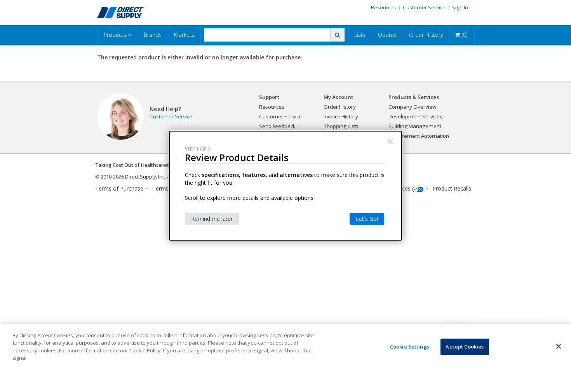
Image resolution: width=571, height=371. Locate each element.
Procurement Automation (418, 135)
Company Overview (412, 106)
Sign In (460, 7)
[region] (285, 347)
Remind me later (212, 218)
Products (116, 34)
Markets (184, 34)
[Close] (558, 346)
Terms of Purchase (119, 188)
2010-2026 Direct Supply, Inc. (133, 176)
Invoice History (341, 116)
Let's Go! (367, 218)
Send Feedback (277, 126)
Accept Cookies (465, 346)
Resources (383, 7)
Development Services (415, 116)
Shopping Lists (341, 126)
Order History (426, 34)
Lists (360, 34)
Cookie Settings (409, 346)
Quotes (387, 34)
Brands (153, 34)
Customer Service (424, 7)
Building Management (414, 126)
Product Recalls (451, 188)
